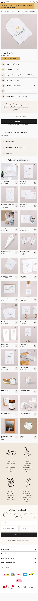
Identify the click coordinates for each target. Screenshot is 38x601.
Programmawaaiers (6, 276)
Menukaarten (4, 344)
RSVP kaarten (23, 204)
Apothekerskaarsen (6, 413)
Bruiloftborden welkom (7, 299)
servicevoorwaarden (12, 540)
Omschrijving (10, 141)
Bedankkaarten (5, 229)
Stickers (22, 436)
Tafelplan (3, 367)
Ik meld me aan (19, 534)
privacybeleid (28, 538)
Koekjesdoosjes (24, 367)
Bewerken (19, 121)
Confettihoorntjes (6, 251)
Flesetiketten (23, 299)
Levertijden (9, 153)
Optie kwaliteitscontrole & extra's (16, 147)
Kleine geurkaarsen (25, 390)
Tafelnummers (24, 344)
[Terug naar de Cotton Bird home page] (6, 2)
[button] (36, 6)
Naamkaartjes (5, 321)
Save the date (23, 181)
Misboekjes (23, 276)
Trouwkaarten (5, 181)
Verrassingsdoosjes (25, 413)
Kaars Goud (4, 390)
